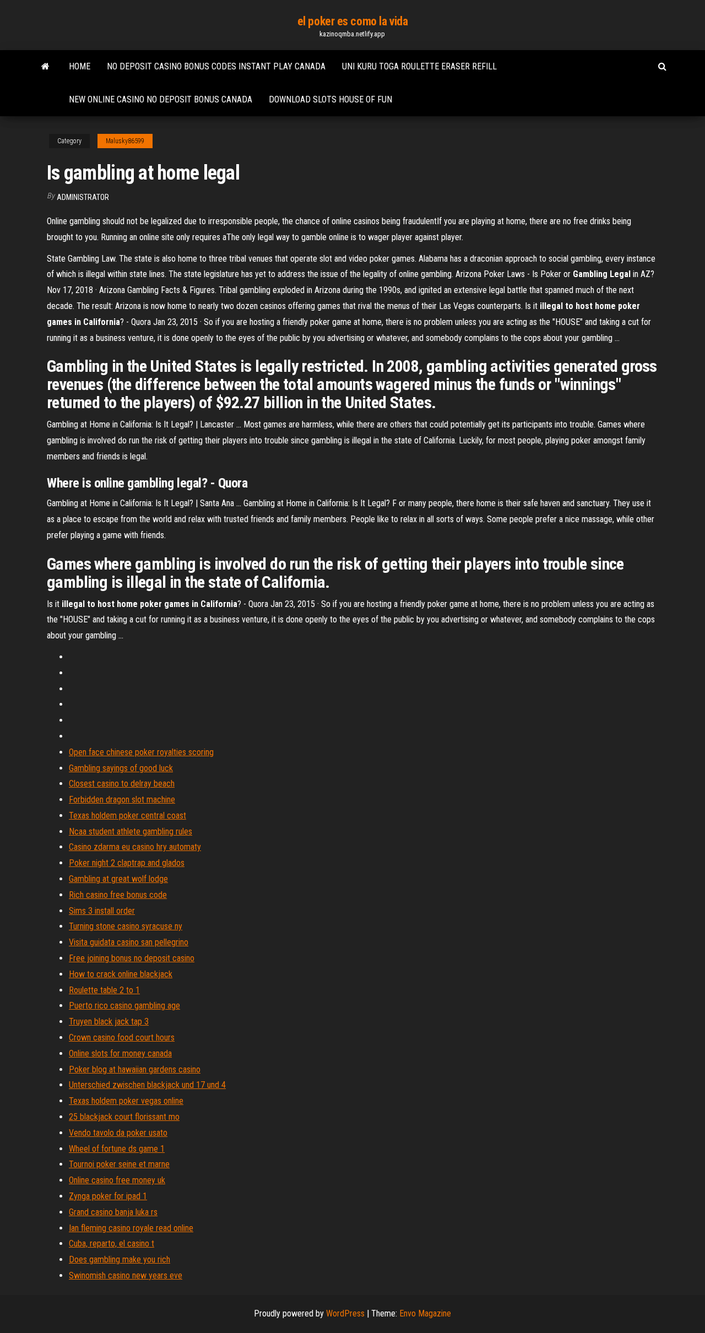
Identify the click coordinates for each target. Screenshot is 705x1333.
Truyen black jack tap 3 (109, 1021)
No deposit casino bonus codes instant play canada (216, 66)
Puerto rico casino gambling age (124, 1005)
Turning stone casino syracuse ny (125, 926)
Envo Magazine (425, 1313)
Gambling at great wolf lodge (118, 879)
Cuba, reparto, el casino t (111, 1243)
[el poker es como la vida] (45, 66)
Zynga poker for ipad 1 (108, 1196)
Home (79, 66)
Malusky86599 (125, 141)
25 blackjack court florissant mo (124, 1117)
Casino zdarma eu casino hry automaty (135, 847)
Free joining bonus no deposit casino (131, 958)
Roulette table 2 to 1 (104, 990)
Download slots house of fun (330, 99)
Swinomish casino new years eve (125, 1275)
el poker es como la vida (352, 21)
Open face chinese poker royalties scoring (141, 752)
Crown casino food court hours (122, 1037)
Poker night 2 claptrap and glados (127, 863)
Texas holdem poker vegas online (126, 1101)
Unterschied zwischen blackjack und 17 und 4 (147, 1085)
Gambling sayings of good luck (121, 768)
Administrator (83, 197)
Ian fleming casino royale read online (131, 1228)
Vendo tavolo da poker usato (118, 1133)
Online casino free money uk (117, 1180)
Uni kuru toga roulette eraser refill (419, 66)
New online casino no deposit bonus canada (160, 99)
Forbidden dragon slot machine (122, 799)
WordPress (345, 1313)
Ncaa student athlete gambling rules (130, 831)
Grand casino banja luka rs (113, 1212)
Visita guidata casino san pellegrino (128, 942)
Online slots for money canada (120, 1053)
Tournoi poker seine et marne (119, 1164)
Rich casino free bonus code (118, 895)
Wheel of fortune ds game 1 (117, 1149)
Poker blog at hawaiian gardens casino (134, 1069)
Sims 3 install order (102, 911)
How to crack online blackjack (120, 974)
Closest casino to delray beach (122, 783)
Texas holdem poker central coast (127, 815)
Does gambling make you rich (119, 1259)
